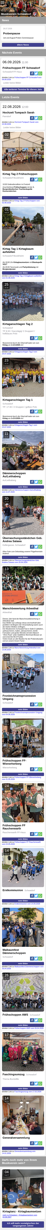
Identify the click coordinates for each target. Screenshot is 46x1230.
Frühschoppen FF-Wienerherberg (14, 762)
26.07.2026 (7, 29)
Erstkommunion (13, 890)
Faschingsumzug (14, 1074)
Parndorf (7, 116)
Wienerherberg (10, 767)
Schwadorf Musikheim (13, 178)
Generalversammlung (16, 1137)
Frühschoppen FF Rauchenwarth (14, 827)
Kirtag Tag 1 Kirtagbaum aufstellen (18, 250)
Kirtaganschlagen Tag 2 (18, 323)
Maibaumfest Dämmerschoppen (14, 951)
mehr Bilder (23, 198)
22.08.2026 (15, 107)
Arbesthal (7, 612)
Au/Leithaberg (9, 480)
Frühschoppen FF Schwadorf (21, 67)
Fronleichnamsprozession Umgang (19, 697)
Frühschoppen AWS (15, 1014)
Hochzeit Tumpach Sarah (18, 112)
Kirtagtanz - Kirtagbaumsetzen (22, 1211)
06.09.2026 (15, 62)
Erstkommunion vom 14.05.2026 (27, 904)
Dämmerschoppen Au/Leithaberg (14, 475)
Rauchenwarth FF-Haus (14, 832)
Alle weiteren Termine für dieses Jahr (23, 89)
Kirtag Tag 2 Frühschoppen (20, 173)
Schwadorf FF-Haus (12, 72)
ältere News (23, 45)
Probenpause (11, 33)
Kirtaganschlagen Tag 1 (18, 399)
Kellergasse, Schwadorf (14, 545)
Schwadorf (8, 328)
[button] (32, 73)
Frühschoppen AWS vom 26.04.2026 (29, 1028)
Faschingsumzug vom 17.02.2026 (28, 1092)
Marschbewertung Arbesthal (20, 608)
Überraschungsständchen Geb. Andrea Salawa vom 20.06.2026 (20, 561)
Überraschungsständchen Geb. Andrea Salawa (22, 540)
